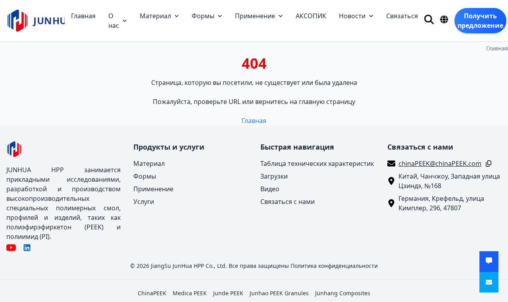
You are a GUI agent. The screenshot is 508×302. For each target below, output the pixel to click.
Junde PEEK (228, 293)
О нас (113, 21)
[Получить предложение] (488, 261)
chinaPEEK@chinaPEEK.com (439, 163)
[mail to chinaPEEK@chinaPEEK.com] (488, 282)
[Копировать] (487, 163)
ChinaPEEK (152, 293)
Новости (352, 16)
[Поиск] (429, 19)
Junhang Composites (342, 293)
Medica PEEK (190, 293)
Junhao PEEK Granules (279, 293)
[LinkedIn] (27, 247)
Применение (255, 16)
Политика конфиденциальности (334, 265)
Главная (83, 16)
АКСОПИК (311, 16)
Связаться (402, 16)
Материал (155, 16)
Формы (203, 16)
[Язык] (444, 19)
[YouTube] (11, 247)
